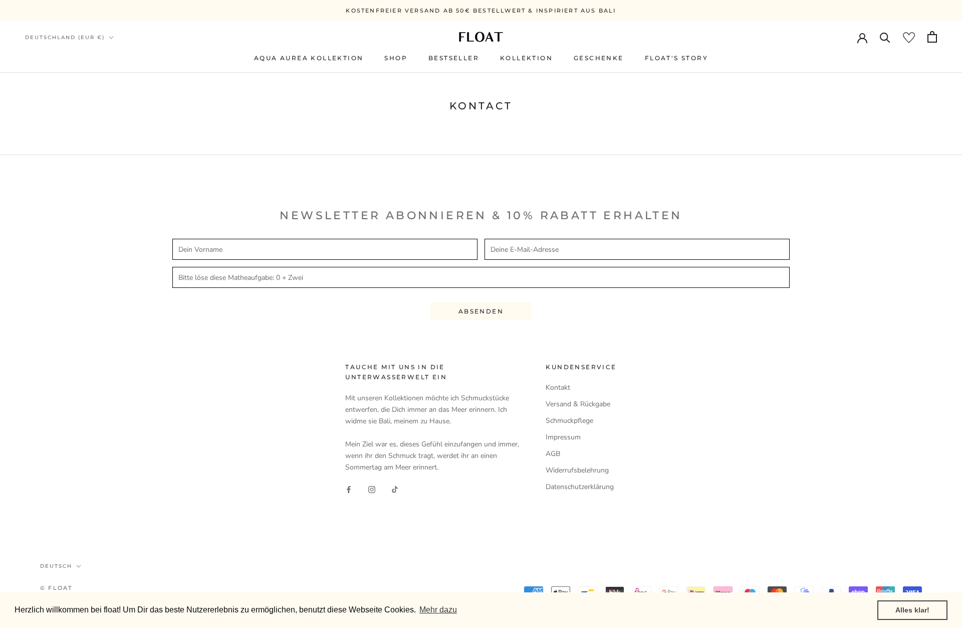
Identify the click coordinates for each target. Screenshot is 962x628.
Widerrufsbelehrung (577, 470)
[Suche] (885, 37)
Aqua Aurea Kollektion (308, 58)
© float (56, 587)
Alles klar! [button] (912, 610)
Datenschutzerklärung (580, 487)
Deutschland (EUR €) (65, 37)
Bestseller (453, 58)
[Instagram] (371, 489)
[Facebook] (348, 489)
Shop (395, 58)
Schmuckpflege (569, 420)
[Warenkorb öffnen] (932, 37)
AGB (553, 453)
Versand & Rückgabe (578, 404)
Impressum (563, 437)
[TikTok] (394, 489)
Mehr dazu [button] (438, 609)
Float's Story (676, 58)
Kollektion (526, 58)
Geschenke (599, 58)
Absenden (481, 311)
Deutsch (56, 566)
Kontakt (558, 387)
